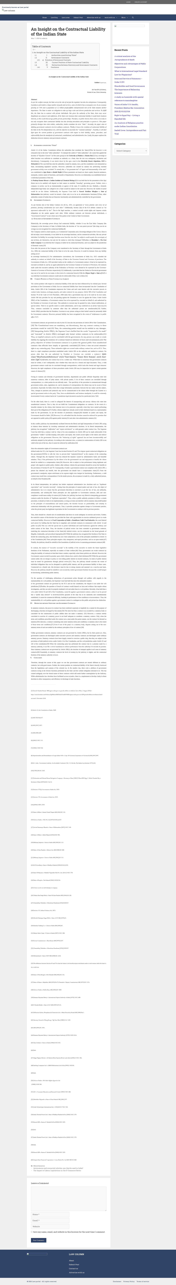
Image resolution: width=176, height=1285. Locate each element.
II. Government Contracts (53, 58)
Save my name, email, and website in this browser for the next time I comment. (69, 1232)
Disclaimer (117, 1281)
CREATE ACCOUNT (141, 2)
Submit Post (78, 17)
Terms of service (143, 1281)
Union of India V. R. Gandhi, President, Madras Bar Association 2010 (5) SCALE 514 (129, 108)
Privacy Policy (129, 1281)
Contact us (73, 1268)
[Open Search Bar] (133, 17)
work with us (110, 17)
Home (44, 17)
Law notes (66, 17)
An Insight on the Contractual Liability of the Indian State (59, 52)
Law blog (54, 17)
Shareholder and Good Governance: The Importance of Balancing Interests (129, 89)
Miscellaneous (39, 1166)
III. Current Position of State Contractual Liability (63, 62)
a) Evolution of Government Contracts (55, 60)
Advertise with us (94, 17)
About (71, 1260)
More (123, 17)
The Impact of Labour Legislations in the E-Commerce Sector (57, 1170)
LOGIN (128, 2)
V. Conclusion (49, 67)
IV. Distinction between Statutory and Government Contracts (67, 65)
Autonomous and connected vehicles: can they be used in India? (58, 1168)
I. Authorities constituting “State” (57, 55)
